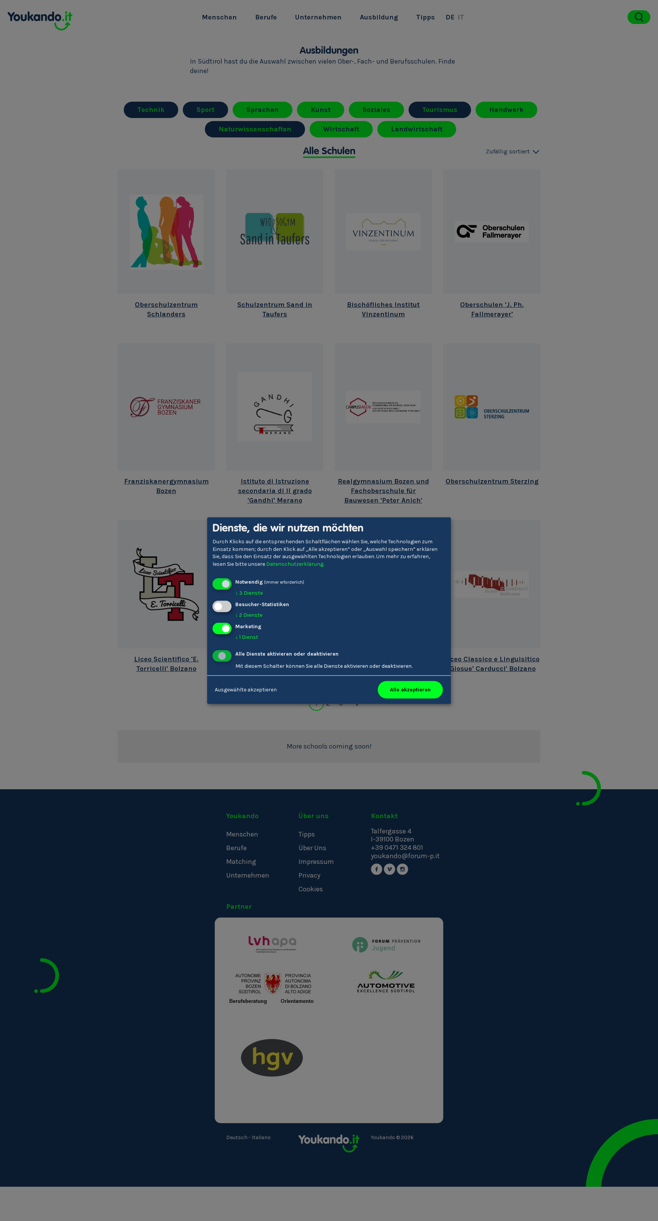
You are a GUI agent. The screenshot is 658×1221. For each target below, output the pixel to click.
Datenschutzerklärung (294, 564)
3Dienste (249, 593)
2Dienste (248, 615)
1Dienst (246, 637)
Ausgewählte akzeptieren (246, 689)
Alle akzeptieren (410, 689)
